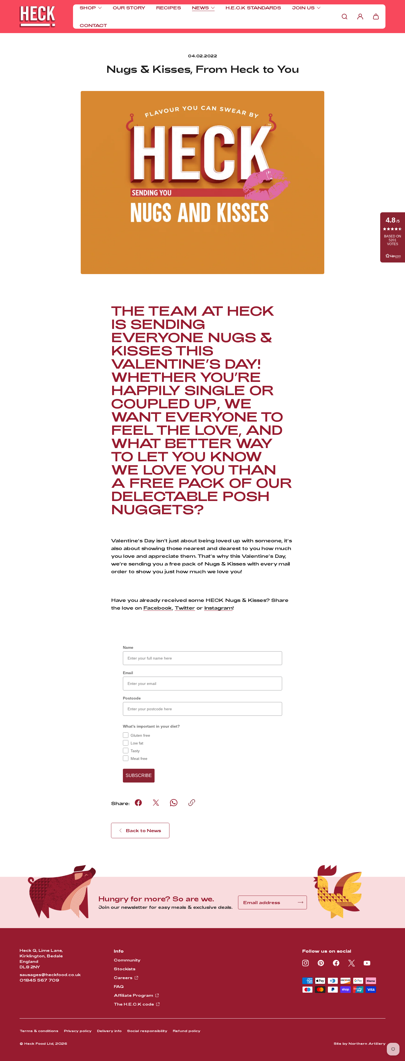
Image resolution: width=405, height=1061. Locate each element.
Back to (143, 830)
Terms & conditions (39, 1031)
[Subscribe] (301, 902)
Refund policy (186, 1031)
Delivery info (109, 1031)
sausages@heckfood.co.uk (50, 974)
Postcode (132, 698)
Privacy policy (77, 1031)
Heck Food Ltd (38, 1043)
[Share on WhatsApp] (173, 802)
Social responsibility (147, 1031)
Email (128, 673)
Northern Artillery (367, 1043)
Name (128, 647)
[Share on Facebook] (138, 802)
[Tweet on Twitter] (156, 803)
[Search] (344, 16)
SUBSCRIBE (139, 775)
